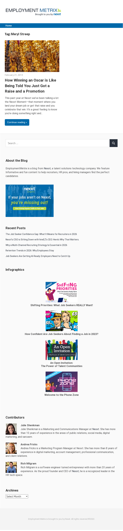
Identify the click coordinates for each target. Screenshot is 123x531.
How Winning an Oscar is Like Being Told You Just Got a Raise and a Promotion (30, 85)
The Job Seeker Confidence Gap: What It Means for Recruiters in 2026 (41, 234)
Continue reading (16, 122)
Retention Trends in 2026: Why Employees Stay (30, 250)
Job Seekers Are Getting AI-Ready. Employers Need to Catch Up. (38, 256)
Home (8, 25)
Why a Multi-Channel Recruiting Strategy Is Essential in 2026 (36, 245)
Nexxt (47, 168)
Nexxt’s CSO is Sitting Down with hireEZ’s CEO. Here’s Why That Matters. (43, 239)
